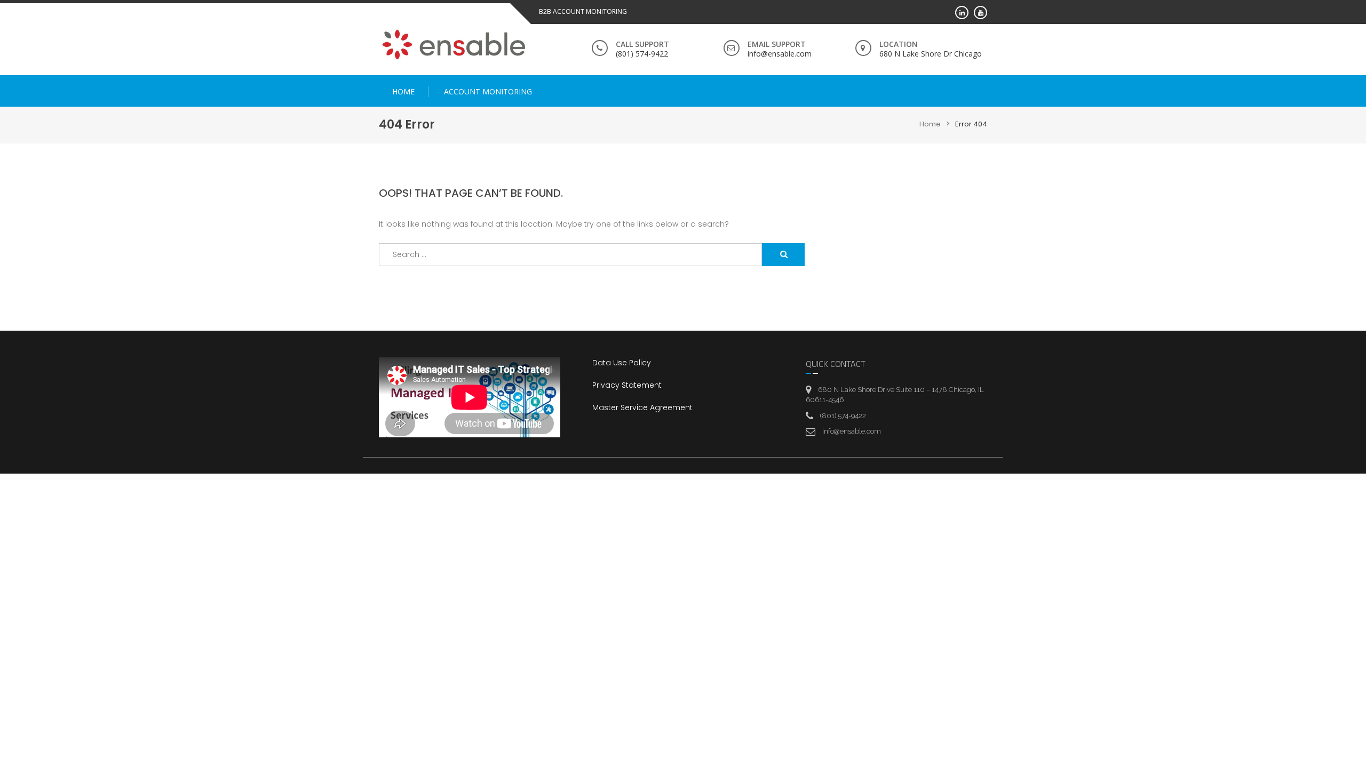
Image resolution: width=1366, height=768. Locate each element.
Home (403, 91)
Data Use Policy (621, 362)
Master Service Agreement (642, 407)
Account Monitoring (488, 91)
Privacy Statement (627, 385)
